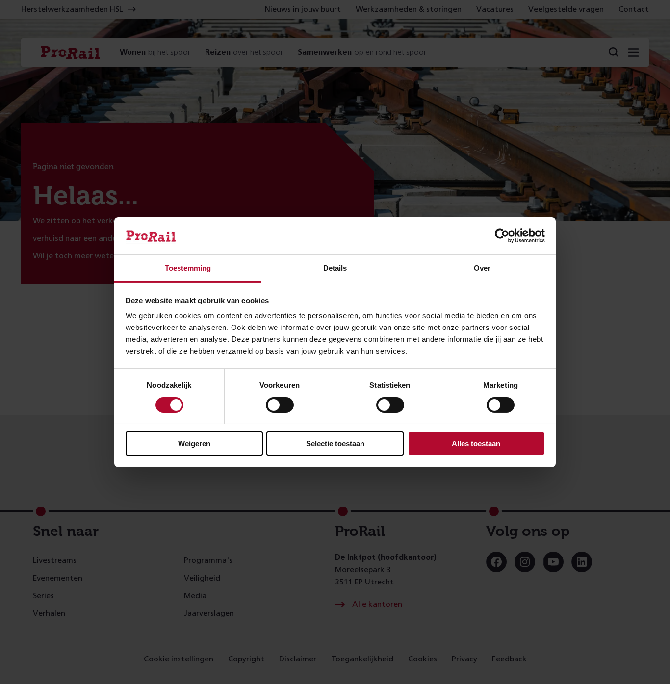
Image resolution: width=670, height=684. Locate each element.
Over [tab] (482, 268)
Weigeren (194, 443)
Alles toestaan (476, 443)
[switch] (280, 405)
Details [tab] (335, 268)
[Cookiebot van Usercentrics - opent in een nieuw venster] (502, 235)
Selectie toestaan (335, 443)
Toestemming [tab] (188, 268)
